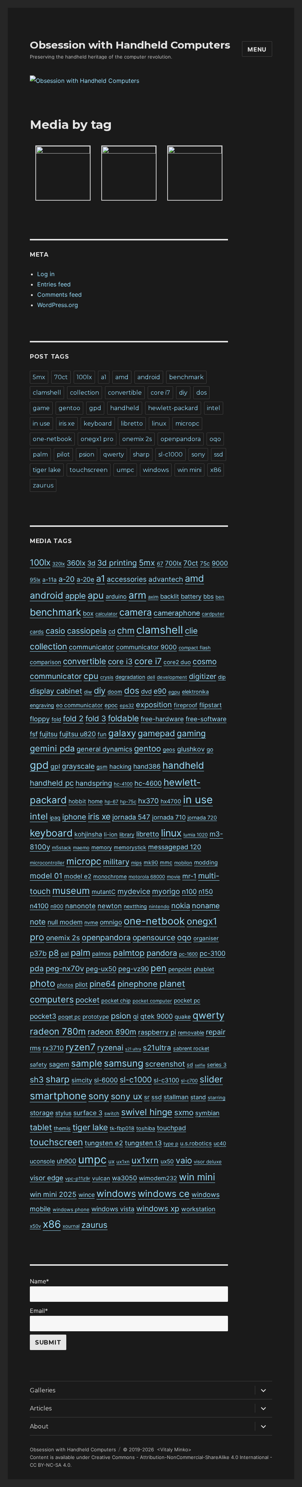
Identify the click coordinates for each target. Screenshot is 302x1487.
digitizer (202, 676)
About (39, 1426)
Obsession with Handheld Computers (130, 45)
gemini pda (52, 748)
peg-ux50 (101, 969)
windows (156, 469)
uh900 (66, 1161)
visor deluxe (208, 1161)
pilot (63, 454)
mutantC (104, 891)
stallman (176, 1097)
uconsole (42, 1161)
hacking (120, 766)
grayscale (78, 766)
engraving (42, 705)
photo (42, 983)
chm (125, 630)
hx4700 (171, 801)
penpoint (180, 969)
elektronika (195, 691)
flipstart (210, 705)
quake (183, 1016)
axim (153, 597)
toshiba (145, 1128)
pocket (87, 1000)
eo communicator (79, 705)
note (38, 921)
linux (159, 423)
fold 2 (73, 718)
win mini (189, 469)
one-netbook (52, 439)
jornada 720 (202, 817)
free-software (206, 719)
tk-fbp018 (122, 1128)
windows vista (112, 1209)
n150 (206, 891)
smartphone (58, 1096)
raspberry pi (157, 1032)
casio (55, 630)
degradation (130, 677)
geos (169, 749)
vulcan (101, 1178)
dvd (146, 691)
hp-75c (128, 801)
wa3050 (124, 1178)
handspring (94, 783)
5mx (39, 377)
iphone (74, 816)
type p (171, 1143)
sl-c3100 (166, 1080)
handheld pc (52, 782)
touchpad (171, 1128)
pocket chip (116, 1000)
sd (190, 1064)
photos (65, 985)
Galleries (42, 1390)
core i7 (160, 392)
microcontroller (47, 863)
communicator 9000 (146, 647)
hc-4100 (123, 784)
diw (88, 692)
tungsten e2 (104, 1143)
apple (75, 595)
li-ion (110, 834)
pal (65, 953)
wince (86, 1194)
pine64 (102, 984)
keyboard (98, 423)
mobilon (183, 863)
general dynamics (104, 749)
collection (84, 392)
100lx (84, 377)
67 (160, 563)
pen (158, 968)
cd (111, 631)
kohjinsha (88, 834)
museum (71, 890)
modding (206, 862)
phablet (204, 969)
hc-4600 (148, 783)
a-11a (49, 579)
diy (183, 392)
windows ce (164, 1193)
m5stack (61, 847)
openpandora (181, 439)
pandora (162, 953)
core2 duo (177, 662)
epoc (111, 705)
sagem (59, 1064)
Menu (257, 49)
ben (219, 597)
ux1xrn (145, 1160)
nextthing (135, 906)
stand (198, 1097)
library (126, 834)
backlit (169, 596)
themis (62, 1128)
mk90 (151, 862)
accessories (127, 579)
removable (191, 1032)
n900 (56, 906)
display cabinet (56, 691)
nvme (91, 922)
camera (135, 612)
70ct (61, 377)
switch (111, 1113)
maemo (81, 847)
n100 (189, 891)
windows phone (71, 1209)
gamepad (156, 733)
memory (101, 847)
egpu (174, 692)
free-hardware (162, 719)
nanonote (80, 906)
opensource (154, 937)
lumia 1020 (195, 835)
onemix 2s (137, 439)
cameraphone (177, 613)
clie (191, 630)
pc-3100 (212, 953)
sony (198, 454)
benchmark (186, 377)
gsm (102, 767)
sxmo (183, 1112)
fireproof (185, 705)
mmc (166, 862)
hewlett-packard (173, 408)
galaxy (122, 733)
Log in (46, 274)
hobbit (77, 801)
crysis (106, 677)
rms (35, 1048)
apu (96, 595)
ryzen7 (80, 1047)
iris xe (67, 423)
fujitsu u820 (77, 734)
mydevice (133, 891)
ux (111, 1161)
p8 (54, 953)
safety (38, 1064)
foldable (123, 718)
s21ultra (157, 1047)
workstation (198, 1209)
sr (147, 1097)
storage (41, 1113)
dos (201, 392)
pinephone (137, 984)
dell (151, 677)
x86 (215, 469)
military (116, 861)
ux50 (167, 1161)
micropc (187, 423)
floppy (40, 719)
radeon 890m (112, 1031)
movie (173, 877)
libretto (132, 423)
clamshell (47, 392)
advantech (165, 579)
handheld (124, 408)
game (41, 408)
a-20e (85, 579)
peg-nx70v (65, 968)
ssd (218, 454)
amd (122, 377)
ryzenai (110, 1047)
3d (91, 563)
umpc (125, 469)
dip (222, 677)
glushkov (191, 749)
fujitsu (48, 734)
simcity (81, 1080)
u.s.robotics (196, 1143)
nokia (180, 905)
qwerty (113, 454)
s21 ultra (133, 1049)
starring (216, 1097)
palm (40, 454)
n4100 (39, 906)
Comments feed (59, 294)
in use (41, 423)
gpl (55, 766)
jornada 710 (169, 817)
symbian (207, 1113)
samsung (123, 1063)
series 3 (216, 1064)
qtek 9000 (156, 1016)
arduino (116, 596)
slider (211, 1079)
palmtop (129, 953)
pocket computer (152, 1001)
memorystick (130, 847)
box (88, 613)
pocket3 (43, 1016)
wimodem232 (158, 1178)
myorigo (166, 891)
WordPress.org (57, 305)
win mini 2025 (53, 1194)
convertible (125, 392)
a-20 (67, 579)
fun (102, 734)
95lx (35, 580)
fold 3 (95, 718)
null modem (65, 922)
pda (37, 968)
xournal (71, 1226)
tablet (41, 1127)
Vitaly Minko (174, 1449)
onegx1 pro (97, 439)
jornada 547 (131, 817)
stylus (63, 1113)
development (172, 677)
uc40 (220, 1143)
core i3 (120, 661)
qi (135, 1016)
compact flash (195, 648)
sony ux (126, 1096)
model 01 (46, 875)
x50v (35, 1226)
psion (86, 454)
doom (115, 691)
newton (110, 906)
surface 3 (87, 1113)
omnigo (111, 922)
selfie (200, 1065)
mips (136, 863)
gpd (95, 408)
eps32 (127, 705)
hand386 (147, 766)
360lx (76, 562)
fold (56, 719)
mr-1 (189, 876)
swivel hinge (146, 1112)
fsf (34, 734)
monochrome (110, 876)
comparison (45, 662)
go (210, 749)
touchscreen (89, 469)
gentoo (69, 408)
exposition (154, 704)
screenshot (165, 1063)
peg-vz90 (133, 969)
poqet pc (69, 1017)
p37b (38, 953)
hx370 (148, 801)
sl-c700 (189, 1080)
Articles (41, 1408)
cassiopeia (86, 630)
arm (137, 595)
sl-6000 (106, 1080)
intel (213, 408)
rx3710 (53, 1048)
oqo (215, 439)
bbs (208, 596)
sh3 (37, 1079)
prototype (95, 1016)
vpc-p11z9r (77, 1178)
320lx (58, 564)
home (95, 801)
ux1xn (123, 1161)
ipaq (55, 817)
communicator (91, 647)
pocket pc (187, 1000)
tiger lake (47, 469)
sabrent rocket (191, 1048)
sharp (141, 454)
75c (205, 563)
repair (215, 1032)
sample (86, 1063)
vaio (184, 1160)
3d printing (117, 562)
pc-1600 (188, 954)
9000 (220, 563)
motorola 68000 (147, 877)
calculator (106, 614)
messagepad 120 (174, 847)
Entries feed (54, 284)
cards (37, 631)
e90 (160, 691)
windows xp (157, 1208)
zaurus (43, 485)
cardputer (213, 614)
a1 (103, 377)
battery (191, 596)
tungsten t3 (143, 1143)
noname (206, 905)
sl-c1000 (170, 454)
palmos (101, 953)
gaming (191, 733)
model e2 (77, 876)
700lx (173, 563)
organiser (206, 938)
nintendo (159, 906)
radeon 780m (58, 1031)
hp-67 (111, 801)
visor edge (46, 1178)
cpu (91, 676)
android (148, 377)
